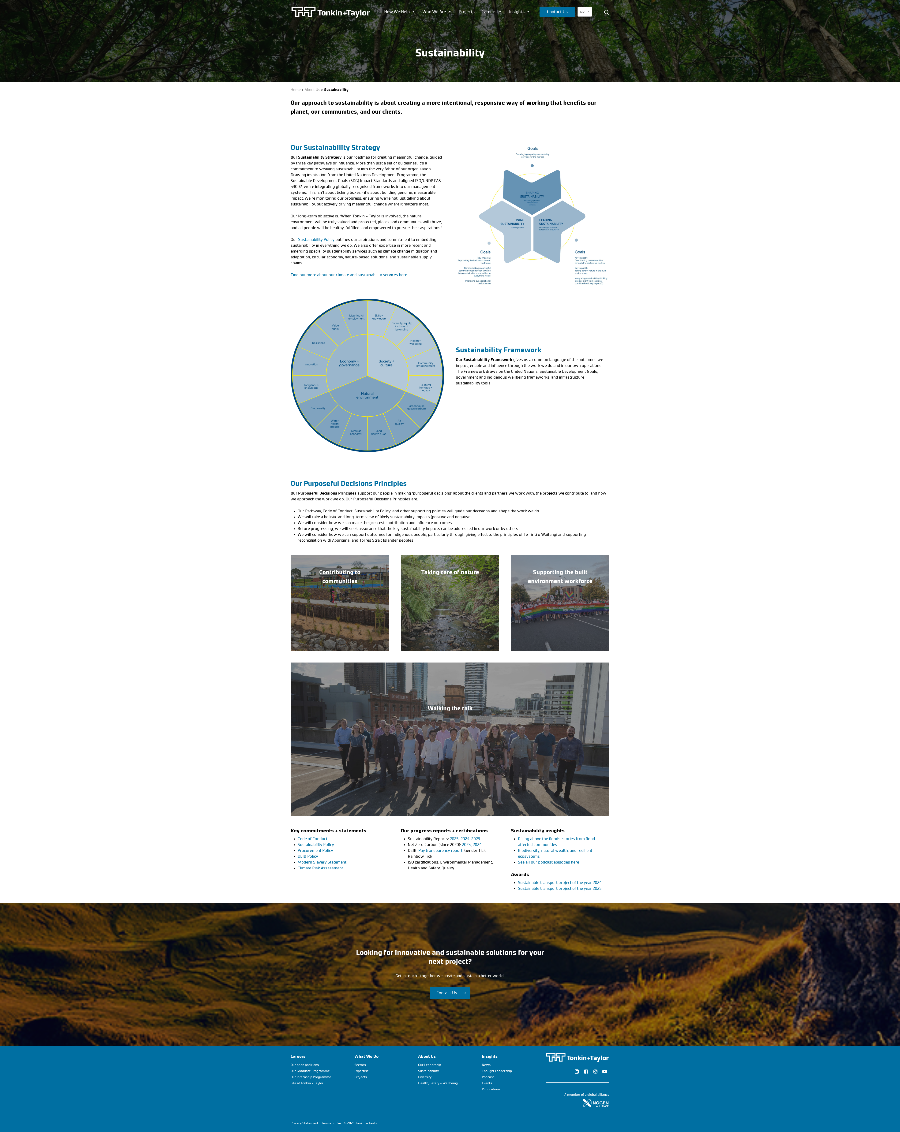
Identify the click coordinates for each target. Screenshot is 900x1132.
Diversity (424, 1077)
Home (296, 89)
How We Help (397, 11)
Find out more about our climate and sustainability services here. (349, 274)
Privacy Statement (304, 1123)
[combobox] (585, 12)
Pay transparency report (440, 850)
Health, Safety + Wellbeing (438, 1083)
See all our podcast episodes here (548, 862)
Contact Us (557, 11)
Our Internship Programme (311, 1077)
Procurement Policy (315, 850)
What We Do (366, 1056)
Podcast (488, 1077)
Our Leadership (429, 1065)
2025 (454, 838)
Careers (489, 11)
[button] (450, 993)
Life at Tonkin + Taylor (307, 1083)
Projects (467, 11)
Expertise (361, 1071)
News (486, 1065)
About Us (312, 89)
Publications (491, 1089)
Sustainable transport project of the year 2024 (560, 882)
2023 (475, 838)
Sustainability (428, 1071)
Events (487, 1083)
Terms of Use (331, 1123)
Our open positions (305, 1065)
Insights (517, 11)
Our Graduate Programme (310, 1071)
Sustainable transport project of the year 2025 (560, 888)
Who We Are (434, 11)
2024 (465, 838)
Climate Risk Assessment (320, 868)
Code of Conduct (312, 838)
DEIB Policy (308, 856)
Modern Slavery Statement (322, 862)
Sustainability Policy (316, 239)
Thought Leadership (497, 1071)
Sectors (360, 1065)
